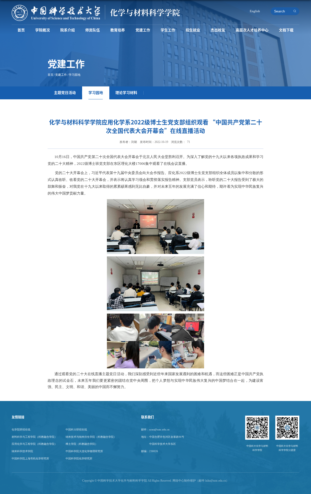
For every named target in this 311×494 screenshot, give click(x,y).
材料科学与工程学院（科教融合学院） (34, 436)
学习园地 (74, 74)
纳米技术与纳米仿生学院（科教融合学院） (91, 436)
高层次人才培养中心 (252, 30)
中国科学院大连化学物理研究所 (84, 451)
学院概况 (42, 30)
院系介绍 (67, 30)
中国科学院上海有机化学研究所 (30, 458)
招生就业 (193, 30)
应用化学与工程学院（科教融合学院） (34, 443)
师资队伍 (92, 30)
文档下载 (286, 30)
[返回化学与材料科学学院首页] (96, 6)
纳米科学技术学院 (22, 451)
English (255, 11)
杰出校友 (218, 30)
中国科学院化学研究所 (79, 458)
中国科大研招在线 (76, 429)
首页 (21, 30)
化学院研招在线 (21, 429)
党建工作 (143, 30)
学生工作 (168, 30)
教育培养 (117, 30)
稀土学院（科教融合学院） (82, 443)
